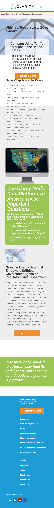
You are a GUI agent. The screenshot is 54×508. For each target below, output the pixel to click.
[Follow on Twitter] (10, 500)
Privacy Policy (19, 494)
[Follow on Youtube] (20, 500)
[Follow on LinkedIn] (15, 500)
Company (24, 466)
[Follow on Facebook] (25, 500)
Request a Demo (27, 75)
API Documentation (28, 452)
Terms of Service (10, 494)
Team (22, 470)
